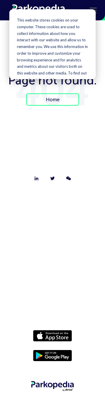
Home (53, 99)
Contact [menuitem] (52, 213)
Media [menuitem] (52, 274)
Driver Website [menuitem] (52, 259)
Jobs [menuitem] (52, 229)
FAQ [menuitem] (53, 244)
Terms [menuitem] (52, 304)
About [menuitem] (52, 198)
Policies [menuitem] (52, 289)
